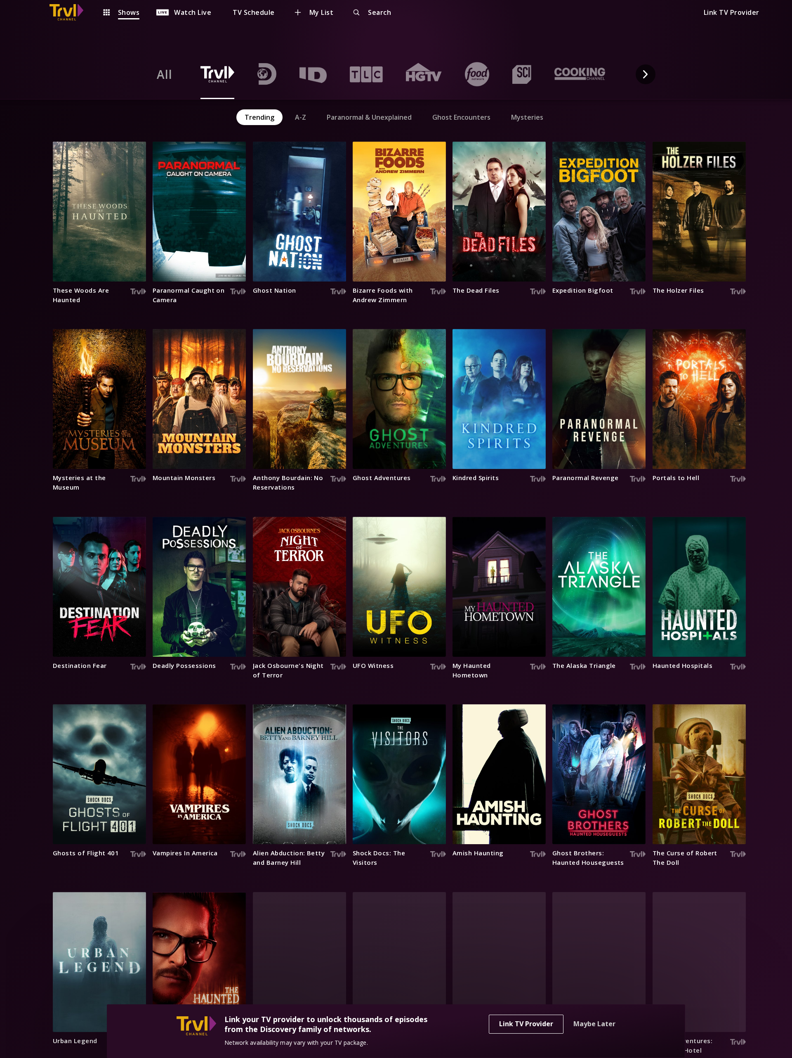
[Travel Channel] (71, 12)
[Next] (645, 74)
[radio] (164, 74)
